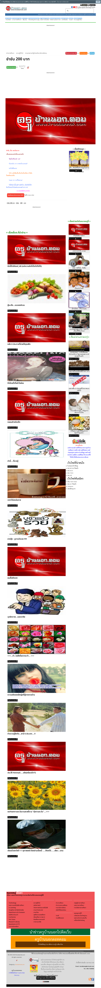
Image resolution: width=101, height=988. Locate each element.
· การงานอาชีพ (37, 922)
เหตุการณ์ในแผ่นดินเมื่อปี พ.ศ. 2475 (79, 371)
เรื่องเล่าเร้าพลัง (79, 288)
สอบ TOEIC (70, 473)
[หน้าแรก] (8, 19)
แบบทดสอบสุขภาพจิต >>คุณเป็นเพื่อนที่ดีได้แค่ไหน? (79, 330)
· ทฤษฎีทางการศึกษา (79, 903)
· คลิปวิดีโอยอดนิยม (60, 910)
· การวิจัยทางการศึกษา (79, 908)
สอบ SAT (69, 475)
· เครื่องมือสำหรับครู (79, 920)
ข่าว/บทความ (83, 53)
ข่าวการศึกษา (10, 53)
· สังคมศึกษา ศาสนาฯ (39, 917)
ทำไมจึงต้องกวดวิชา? (79, 236)
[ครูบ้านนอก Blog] (25, 19)
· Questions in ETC (14, 924)
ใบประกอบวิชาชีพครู (72, 466)
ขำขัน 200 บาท (11, 203)
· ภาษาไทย (36, 912)
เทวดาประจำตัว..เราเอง (79, 251)
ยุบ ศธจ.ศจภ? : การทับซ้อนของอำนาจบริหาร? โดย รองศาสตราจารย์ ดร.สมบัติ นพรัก (79, 354)
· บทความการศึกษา (78, 905)
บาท (25, 203)
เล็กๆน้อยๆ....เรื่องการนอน (79, 309)
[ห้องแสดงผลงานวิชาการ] (55, 19)
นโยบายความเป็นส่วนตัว (63, 1)
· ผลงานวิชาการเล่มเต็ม (80, 918)
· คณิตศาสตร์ (36, 905)
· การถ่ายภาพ (12, 917)
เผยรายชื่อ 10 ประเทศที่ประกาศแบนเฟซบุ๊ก (79, 389)
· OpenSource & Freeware (16, 912)
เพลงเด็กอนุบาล (71, 489)
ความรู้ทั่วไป (19, 53)
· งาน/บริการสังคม (60, 908)
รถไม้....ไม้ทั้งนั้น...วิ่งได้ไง (79, 268)
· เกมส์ (57, 916)
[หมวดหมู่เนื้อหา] (45, 19)
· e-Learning (12, 908)
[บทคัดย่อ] (64, 19)
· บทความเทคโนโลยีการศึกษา (16, 905)
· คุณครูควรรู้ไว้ (77, 913)
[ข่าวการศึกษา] (17, 19)
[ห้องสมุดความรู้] (34, 19)
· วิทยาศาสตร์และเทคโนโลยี (40, 908)
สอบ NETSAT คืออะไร (72, 468)
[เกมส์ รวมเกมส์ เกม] (71, 19)
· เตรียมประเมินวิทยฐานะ (80, 916)
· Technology (12, 903)
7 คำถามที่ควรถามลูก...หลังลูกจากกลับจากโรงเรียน (79, 411)
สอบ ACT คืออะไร (71, 484)
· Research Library (14, 922)
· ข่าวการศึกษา (59, 903)
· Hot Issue (11, 919)
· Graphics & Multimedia (16, 910)
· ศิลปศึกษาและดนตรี (39, 919)
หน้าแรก (92, 53)
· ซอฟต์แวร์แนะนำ (13, 915)
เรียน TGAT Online (72, 481)
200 (21, 203)
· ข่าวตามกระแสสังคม (61, 905)
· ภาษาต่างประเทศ (38, 910)
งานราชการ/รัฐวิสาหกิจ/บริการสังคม (36, 53)
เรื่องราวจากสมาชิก (71, 53)
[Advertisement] (50, 38)
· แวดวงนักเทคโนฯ (13, 927)
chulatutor (70, 486)
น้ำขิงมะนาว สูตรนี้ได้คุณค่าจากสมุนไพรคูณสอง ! (79, 432)
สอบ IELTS (70, 470)
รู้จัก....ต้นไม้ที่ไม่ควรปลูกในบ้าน (79, 168)
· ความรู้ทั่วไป (36, 903)
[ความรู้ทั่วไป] (78, 19)
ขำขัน (17, 203)
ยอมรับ (98, 1)
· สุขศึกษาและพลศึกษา (39, 915)
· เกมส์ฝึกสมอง (59, 918)
